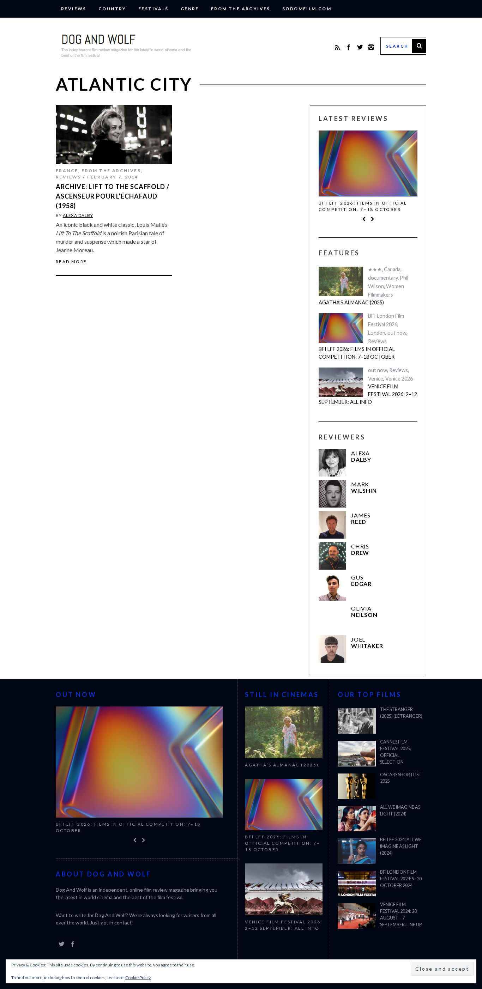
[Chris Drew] (332, 556)
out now (396, 333)
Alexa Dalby (78, 215)
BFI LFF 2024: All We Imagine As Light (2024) (401, 846)
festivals (153, 8)
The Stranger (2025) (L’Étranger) (401, 713)
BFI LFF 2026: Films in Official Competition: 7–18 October (363, 206)
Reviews (73, 8)
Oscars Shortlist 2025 (401, 778)
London (376, 333)
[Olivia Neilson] (332, 618)
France (67, 170)
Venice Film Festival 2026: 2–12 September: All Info (368, 394)
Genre (190, 8)
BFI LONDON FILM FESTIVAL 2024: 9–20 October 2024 (401, 878)
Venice (375, 379)
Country (112, 8)
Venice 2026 (399, 379)
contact (123, 923)
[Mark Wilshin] (332, 494)
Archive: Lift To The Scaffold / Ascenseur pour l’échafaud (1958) (112, 196)
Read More (71, 262)
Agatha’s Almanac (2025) (351, 302)
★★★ (375, 269)
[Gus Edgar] (332, 587)
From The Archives (240, 8)
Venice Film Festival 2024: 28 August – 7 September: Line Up (401, 914)
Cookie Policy (138, 977)
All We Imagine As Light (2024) (400, 811)
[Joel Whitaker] (332, 649)
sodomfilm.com (306, 8)
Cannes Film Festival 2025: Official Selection (395, 752)
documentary (383, 278)
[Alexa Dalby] (332, 463)
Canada (392, 269)
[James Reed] (332, 525)
